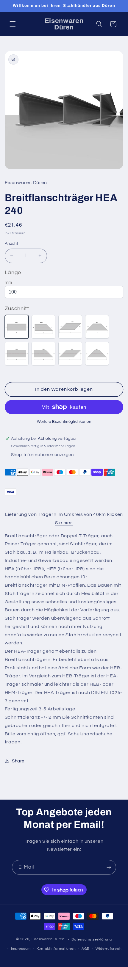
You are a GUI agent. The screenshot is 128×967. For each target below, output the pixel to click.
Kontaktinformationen (56, 948)
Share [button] (18, 761)
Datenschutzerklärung (91, 939)
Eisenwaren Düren (49, 939)
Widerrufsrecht (109, 948)
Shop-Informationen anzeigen (42, 455)
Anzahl (11, 243)
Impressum (21, 948)
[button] (12, 24)
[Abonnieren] (109, 867)
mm (8, 282)
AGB (86, 948)
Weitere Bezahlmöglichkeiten (64, 422)
